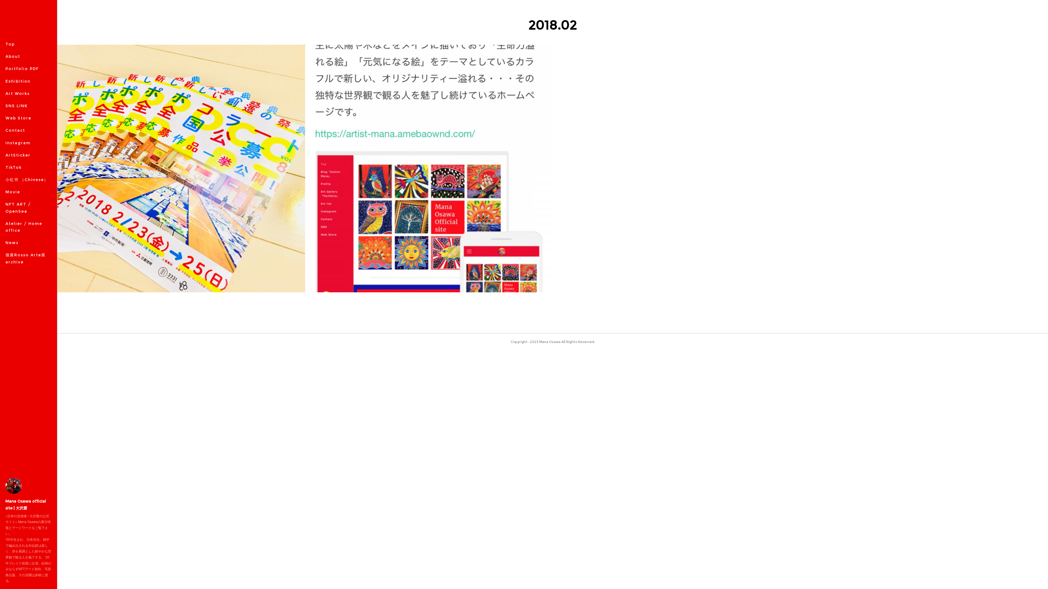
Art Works (17, 93)
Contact (15, 130)
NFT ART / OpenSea (18, 208)
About (12, 56)
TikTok (13, 167)
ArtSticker (18, 155)
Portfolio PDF (22, 68)
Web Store (18, 118)
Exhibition (18, 81)
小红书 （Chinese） (26, 179)
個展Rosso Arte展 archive (25, 258)
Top (10, 44)
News (12, 242)
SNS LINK (16, 105)
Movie (12, 192)
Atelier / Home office (23, 227)
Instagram (18, 142)
